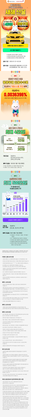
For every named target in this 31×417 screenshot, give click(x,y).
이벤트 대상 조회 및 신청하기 (15, 46)
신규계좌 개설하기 (15, 50)
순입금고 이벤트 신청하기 (15, 220)
